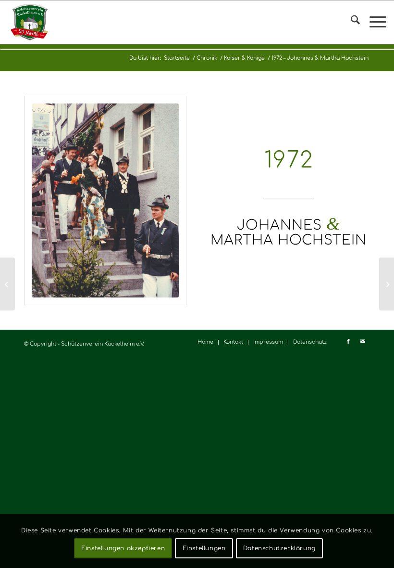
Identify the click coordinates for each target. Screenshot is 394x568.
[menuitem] (350, 22)
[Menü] (373, 22)
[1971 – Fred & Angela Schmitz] (7, 284)
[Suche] (350, 22)
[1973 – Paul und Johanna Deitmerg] (386, 284)
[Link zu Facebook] (348, 342)
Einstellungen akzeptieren (123, 548)
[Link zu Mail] (363, 342)
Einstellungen (204, 548)
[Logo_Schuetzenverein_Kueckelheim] (29, 22)
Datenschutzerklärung (279, 548)
